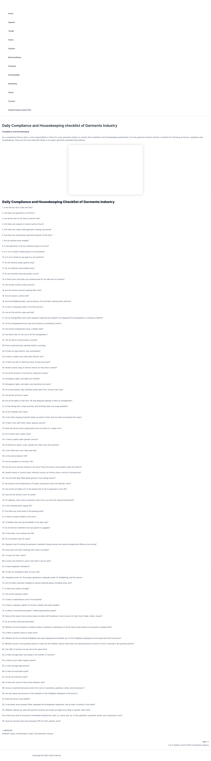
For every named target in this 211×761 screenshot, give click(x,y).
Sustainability (14, 75)
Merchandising (14, 57)
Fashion (11, 48)
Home (10, 13)
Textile (11, 31)
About (11, 92)
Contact (11, 101)
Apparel (11, 22)
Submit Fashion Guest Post (19, 110)
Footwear (12, 66)
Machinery (12, 84)
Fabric (10, 40)
